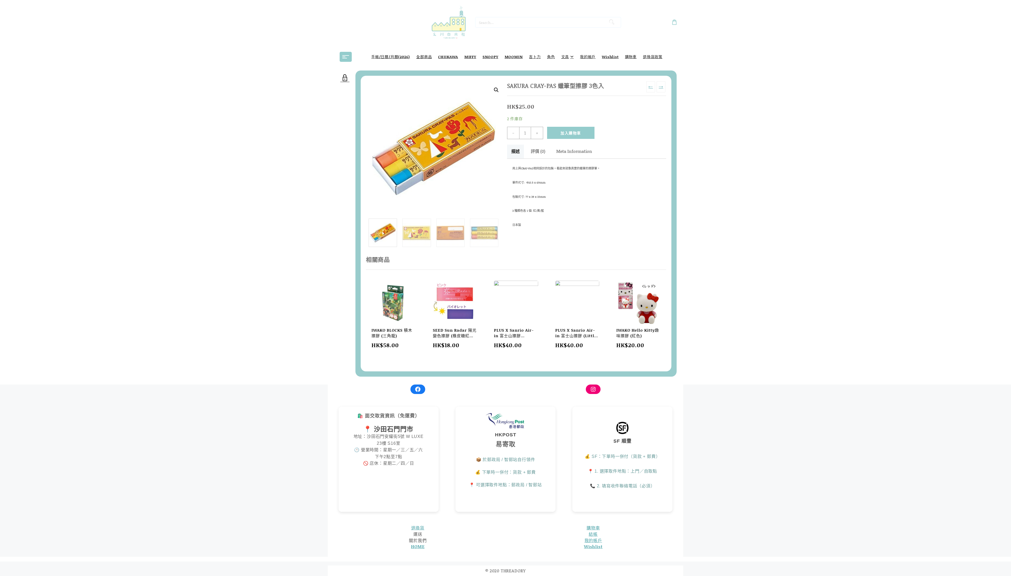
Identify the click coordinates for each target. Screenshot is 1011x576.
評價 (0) (538, 151)
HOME (417, 546)
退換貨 (417, 528)
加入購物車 (571, 133)
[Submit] (612, 22)
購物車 (593, 528)
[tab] (515, 151)
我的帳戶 (593, 540)
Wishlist (593, 546)
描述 (515, 151)
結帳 (593, 534)
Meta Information (574, 151)
